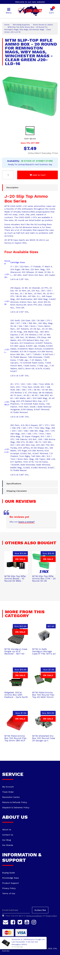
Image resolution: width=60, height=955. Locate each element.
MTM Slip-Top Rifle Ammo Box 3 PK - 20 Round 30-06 (44, 578)
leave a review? (26, 522)
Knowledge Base (10, 878)
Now (20, 553)
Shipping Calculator (16, 491)
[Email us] (5, 922)
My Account (8, 787)
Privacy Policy (9, 888)
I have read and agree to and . (31, 916)
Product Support (10, 883)
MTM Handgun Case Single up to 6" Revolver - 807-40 (15, 651)
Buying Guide (8, 872)
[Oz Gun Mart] (30, 11)
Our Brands (7, 845)
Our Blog (6, 840)
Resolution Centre (11, 797)
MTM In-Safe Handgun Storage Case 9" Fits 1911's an (44, 651)
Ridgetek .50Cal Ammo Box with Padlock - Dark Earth (16, 694)
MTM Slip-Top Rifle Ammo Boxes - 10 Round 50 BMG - (15, 578)
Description (12, 187)
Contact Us (7, 835)
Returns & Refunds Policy (14, 802)
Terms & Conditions (34, 916)
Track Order (8, 792)
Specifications (13, 483)
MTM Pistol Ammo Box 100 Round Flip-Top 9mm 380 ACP (15, 738)
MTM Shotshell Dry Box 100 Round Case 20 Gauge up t (43, 738)
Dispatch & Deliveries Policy (15, 807)
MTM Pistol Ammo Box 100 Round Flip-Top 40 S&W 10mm (43, 694)
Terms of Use (8, 893)
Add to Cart (38, 175)
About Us (6, 829)
